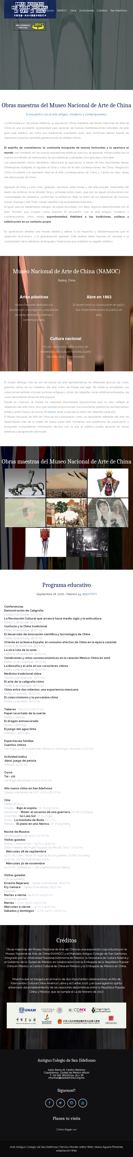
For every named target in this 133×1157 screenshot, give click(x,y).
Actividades (86, 10)
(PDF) (93, 594)
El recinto (50, 412)
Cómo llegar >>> (66, 1129)
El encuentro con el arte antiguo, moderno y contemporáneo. (66, 114)
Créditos (102, 10)
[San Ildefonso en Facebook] (49, 1103)
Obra (73, 10)
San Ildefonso (118, 10)
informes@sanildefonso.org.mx (66, 1077)
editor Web (86, 1147)
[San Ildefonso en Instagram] (71, 1103)
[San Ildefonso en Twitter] (60, 1103)
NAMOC (62, 10)
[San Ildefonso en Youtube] (82, 1103)
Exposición (47, 10)
